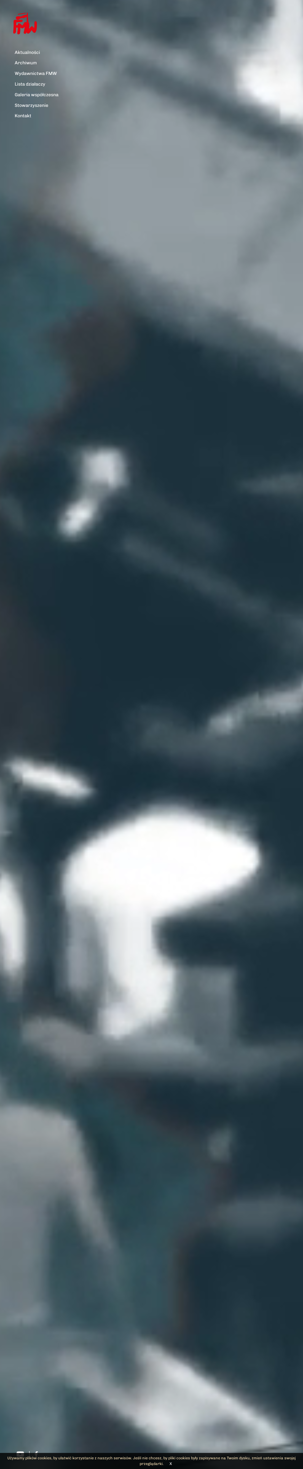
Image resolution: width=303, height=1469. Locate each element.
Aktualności (27, 52)
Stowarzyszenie (31, 105)
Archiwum (26, 62)
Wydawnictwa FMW (36, 73)
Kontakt (23, 115)
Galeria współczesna (36, 94)
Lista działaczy (30, 84)
